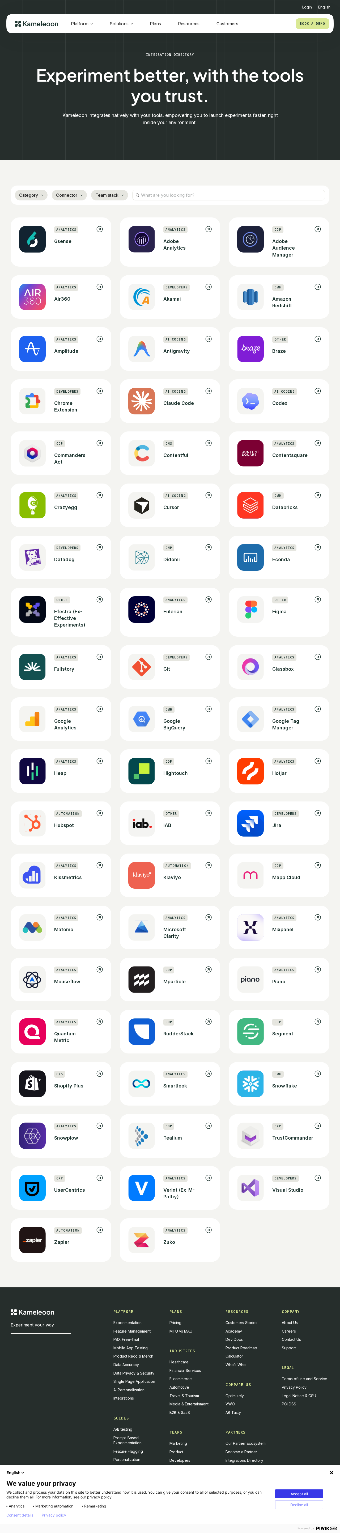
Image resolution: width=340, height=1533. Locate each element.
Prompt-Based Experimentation (127, 1440)
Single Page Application (134, 1381)
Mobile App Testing (130, 1348)
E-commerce (180, 1378)
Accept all (299, 1494)
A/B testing (122, 1429)
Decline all (299, 1504)
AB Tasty (233, 1412)
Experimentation (127, 1322)
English (13, 1472)
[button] (324, 5)
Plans (155, 23)
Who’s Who (236, 1364)
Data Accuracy (126, 1364)
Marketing (178, 1443)
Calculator (234, 1356)
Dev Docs (234, 1339)
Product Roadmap (241, 1348)
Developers (179, 1460)
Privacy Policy (294, 1387)
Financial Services (185, 1370)
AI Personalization (128, 1390)
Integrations (123, 1398)
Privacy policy (54, 1515)
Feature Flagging (128, 1451)
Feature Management (132, 1331)
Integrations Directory (244, 1460)
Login (307, 7)
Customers (227, 23)
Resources (188, 23)
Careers (289, 1331)
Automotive (179, 1387)
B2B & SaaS (179, 1412)
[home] (36, 24)
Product (176, 1452)
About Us (290, 1322)
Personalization (126, 1459)
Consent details (19, 1515)
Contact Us (291, 1339)
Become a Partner (241, 1452)
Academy (234, 1331)
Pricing (175, 1322)
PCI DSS (289, 1404)
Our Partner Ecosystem (246, 1443)
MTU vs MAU (180, 1331)
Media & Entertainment (189, 1404)
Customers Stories (241, 1322)
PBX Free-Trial (126, 1339)
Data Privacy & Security (133, 1373)
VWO (230, 1404)
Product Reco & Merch (133, 1356)
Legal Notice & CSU (299, 1395)
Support (289, 1348)
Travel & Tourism (184, 1395)
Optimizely (235, 1395)
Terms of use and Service (304, 1378)
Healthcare (179, 1362)
